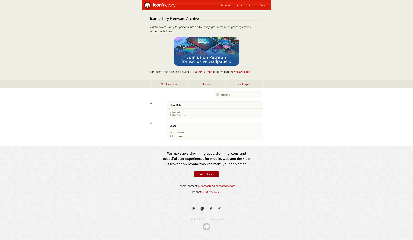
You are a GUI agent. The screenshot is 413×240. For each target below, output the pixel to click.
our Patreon (205, 72)
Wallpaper (244, 84)
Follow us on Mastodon (202, 209)
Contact (264, 5)
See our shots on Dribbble (220, 209)
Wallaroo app (242, 72)
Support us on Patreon (193, 209)
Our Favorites (169, 84)
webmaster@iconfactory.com (216, 186)
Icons (206, 84)
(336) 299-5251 (211, 192)
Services (225, 5)
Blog (251, 5)
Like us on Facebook (211, 209)
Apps (239, 5)
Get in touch (206, 174)
